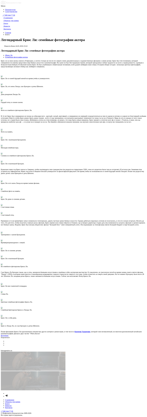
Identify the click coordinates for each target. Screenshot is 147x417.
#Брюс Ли (8, 55)
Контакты (8, 408)
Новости (8, 406)
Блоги (7, 404)
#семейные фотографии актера (16, 57)
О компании (9, 400)
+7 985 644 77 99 (7, 411)
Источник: (5, 335)
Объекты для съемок (12, 402)
